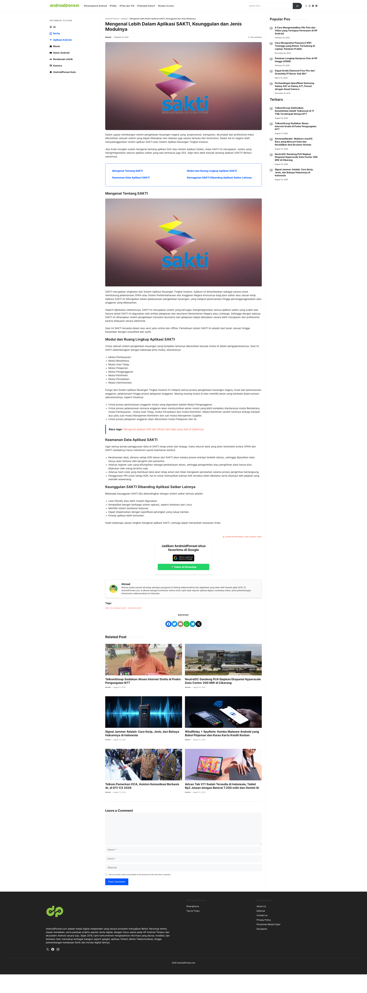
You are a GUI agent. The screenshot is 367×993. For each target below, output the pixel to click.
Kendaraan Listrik (63, 100)
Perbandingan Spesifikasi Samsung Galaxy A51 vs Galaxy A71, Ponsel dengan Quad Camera (294, 127)
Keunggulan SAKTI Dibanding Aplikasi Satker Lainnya (219, 260)
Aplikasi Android (62, 81)
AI (54, 68)
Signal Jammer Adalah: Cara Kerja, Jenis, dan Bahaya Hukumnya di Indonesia (294, 213)
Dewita (108, 905)
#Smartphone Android (95, 5)
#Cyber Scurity (166, 5)
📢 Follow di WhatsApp (183, 732)
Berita (56, 74)
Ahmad (108, 78)
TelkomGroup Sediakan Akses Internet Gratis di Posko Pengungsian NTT (295, 167)
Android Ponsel (112, 60)
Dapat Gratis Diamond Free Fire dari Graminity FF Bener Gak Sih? (295, 113)
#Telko (113, 5)
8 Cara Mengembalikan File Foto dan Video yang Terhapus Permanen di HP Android (296, 71)
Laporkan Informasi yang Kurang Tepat (243, 702)
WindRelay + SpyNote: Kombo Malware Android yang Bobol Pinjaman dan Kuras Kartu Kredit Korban (222, 898)
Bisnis (56, 87)
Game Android (61, 94)
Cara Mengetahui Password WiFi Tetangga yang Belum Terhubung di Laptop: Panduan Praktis (295, 87)
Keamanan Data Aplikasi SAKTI (131, 260)
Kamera (57, 106)
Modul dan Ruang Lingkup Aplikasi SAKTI (212, 253)
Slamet (187, 905)
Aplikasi (124, 60)
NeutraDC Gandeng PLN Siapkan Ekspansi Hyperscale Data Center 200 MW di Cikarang (223, 846)
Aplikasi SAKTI (135, 773)
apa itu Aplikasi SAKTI (116, 773)
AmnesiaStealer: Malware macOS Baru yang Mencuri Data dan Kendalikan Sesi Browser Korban (293, 182)
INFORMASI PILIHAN (60, 62)
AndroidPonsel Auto (64, 113)
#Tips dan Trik (127, 5)
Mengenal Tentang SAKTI (127, 253)
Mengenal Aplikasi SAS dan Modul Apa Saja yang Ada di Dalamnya (164, 594)
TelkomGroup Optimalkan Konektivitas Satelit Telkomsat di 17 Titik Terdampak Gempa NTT (294, 152)
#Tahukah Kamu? (146, 5)
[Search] (297, 6)
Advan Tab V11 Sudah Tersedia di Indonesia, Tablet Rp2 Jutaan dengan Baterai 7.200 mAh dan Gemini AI (222, 950)
